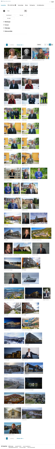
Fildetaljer (7, 28)
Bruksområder (8, 31)
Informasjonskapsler (31, 447)
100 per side (19, 45)
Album (26, 5)
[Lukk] (4, 11)
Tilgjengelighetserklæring (13, 447)
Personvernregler (22, 447)
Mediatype (7, 22)
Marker (39, 44)
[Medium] (50, 44)
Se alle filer (3, 5)
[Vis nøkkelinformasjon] (45, 44)
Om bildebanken (40, 5)
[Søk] (25, 11)
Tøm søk (21, 15)
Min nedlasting (11, 5)
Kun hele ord (8, 15)
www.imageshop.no (26, 446)
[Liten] (48, 44)
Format (7, 25)
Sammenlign (20, 5)
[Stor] (52, 44)
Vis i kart (8, 18)
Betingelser (32, 5)
